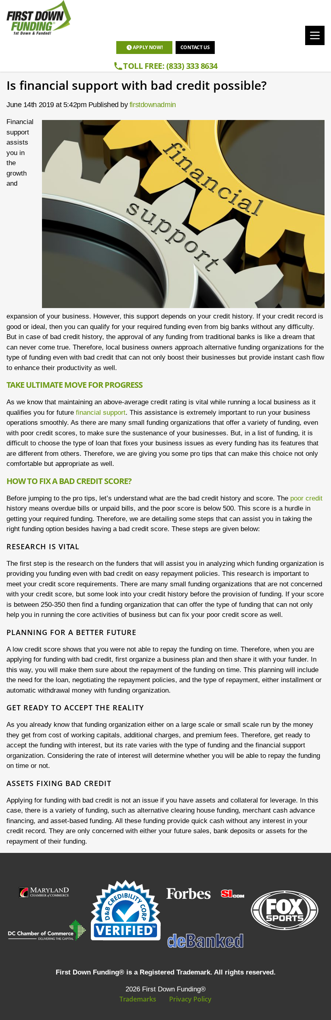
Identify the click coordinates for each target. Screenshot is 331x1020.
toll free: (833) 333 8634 (170, 65)
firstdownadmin (153, 105)
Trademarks (137, 999)
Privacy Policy (190, 999)
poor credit (306, 498)
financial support (101, 412)
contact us (195, 47)
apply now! (147, 47)
